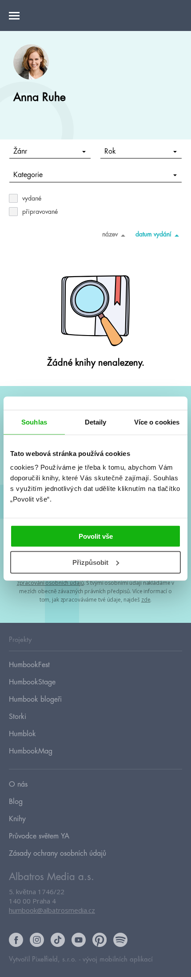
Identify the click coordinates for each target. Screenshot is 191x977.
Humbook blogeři (35, 699)
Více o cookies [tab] (156, 421)
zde (146, 599)
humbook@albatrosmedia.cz (52, 910)
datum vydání (153, 234)
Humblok (22, 734)
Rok (110, 151)
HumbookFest (29, 664)
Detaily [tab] (96, 421)
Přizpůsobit (90, 562)
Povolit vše (96, 536)
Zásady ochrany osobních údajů (57, 853)
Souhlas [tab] (34, 421)
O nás (18, 784)
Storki (17, 716)
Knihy (17, 819)
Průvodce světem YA (39, 836)
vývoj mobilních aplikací (118, 959)
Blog (16, 801)
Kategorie (28, 174)
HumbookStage (32, 682)
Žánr (20, 151)
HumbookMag (30, 751)
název (110, 234)
